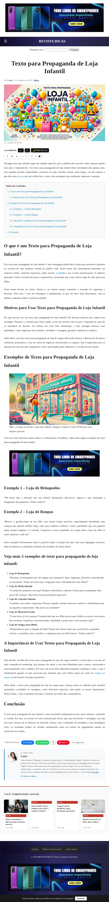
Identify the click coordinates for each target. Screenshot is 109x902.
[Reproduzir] (12, 156)
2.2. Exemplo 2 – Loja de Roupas (24, 215)
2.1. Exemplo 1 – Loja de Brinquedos (25, 209)
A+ (21, 150)
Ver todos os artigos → (29, 776)
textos (20, 176)
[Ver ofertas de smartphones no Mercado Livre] (54, 18)
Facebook (29, 743)
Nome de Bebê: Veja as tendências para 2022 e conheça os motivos (40, 808)
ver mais (95, 772)
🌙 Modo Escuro (40, 150)
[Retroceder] (7, 156)
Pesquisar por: (36, 49)
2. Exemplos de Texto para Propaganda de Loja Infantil (30, 203)
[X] (53, 742)
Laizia (24, 756)
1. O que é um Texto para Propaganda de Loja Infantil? (30, 191)
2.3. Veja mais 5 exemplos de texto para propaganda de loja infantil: (38, 220)
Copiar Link (79, 743)
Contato (35, 849)
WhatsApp (43, 743)
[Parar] (39, 156)
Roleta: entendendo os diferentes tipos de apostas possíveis (15, 821)
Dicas (36, 80)
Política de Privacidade (52, 849)
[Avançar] (16, 156)
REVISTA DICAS (52, 41)
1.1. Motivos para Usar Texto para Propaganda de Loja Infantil (36, 197)
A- (27, 150)
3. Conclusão (12, 232)
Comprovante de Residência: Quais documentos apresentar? (66, 808)
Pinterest (64, 743)
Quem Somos (71, 849)
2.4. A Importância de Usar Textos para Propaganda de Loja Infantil (38, 226)
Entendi (80, 898)
